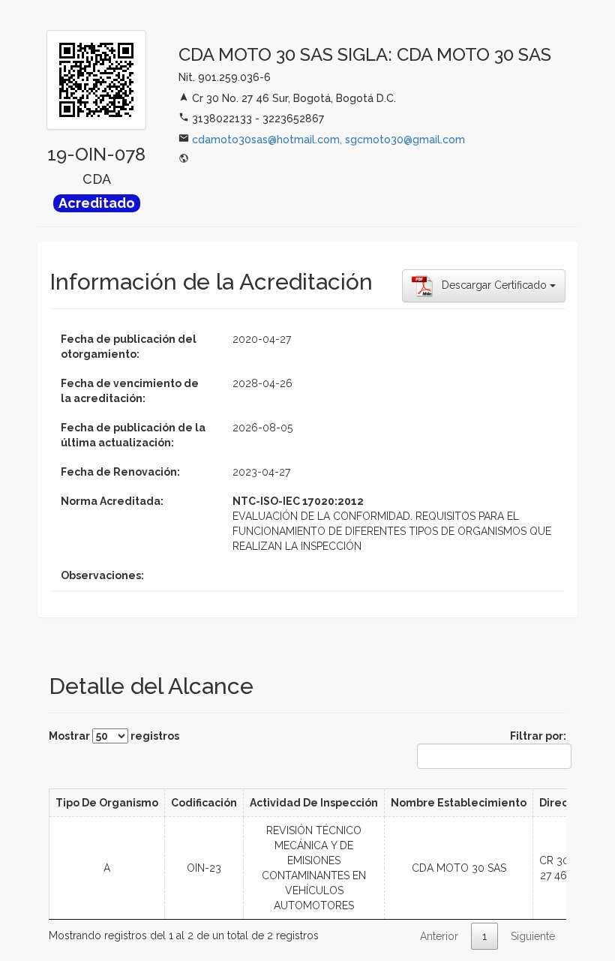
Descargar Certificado (491, 285)
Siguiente (533, 936)
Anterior (439, 936)
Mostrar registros (114, 736)
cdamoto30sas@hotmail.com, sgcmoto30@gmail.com (328, 140)
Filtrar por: (538, 736)
